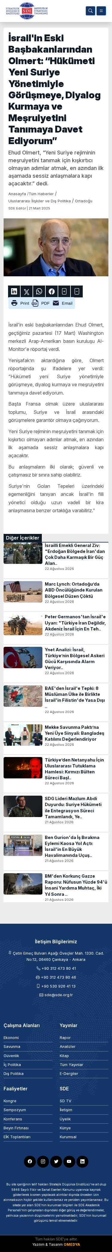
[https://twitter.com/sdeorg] (56, 1162)
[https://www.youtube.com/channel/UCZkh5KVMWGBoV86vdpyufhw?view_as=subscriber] (69, 1162)
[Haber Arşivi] (90, 10)
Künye (65, 1128)
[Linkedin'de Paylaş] (14, 291)
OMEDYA (72, 1244)
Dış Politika (14, 1073)
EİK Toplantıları (17, 1137)
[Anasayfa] (26, 11)
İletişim (66, 1110)
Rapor (65, 1037)
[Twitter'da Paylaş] (27, 291)
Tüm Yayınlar (71, 1064)
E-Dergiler (69, 1073)
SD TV (65, 1101)
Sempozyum (15, 1110)
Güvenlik (11, 1056)
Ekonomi (11, 1037)
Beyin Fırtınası (16, 1128)
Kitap (64, 1056)
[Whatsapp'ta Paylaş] (39, 291)
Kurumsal (68, 1137)
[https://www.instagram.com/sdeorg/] (43, 1162)
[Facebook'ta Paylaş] (52, 291)
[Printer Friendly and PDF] (41, 303)
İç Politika (12, 1064)
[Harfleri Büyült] (64, 291)
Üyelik (65, 1119)
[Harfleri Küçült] (77, 291)
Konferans (13, 1119)
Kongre (10, 1101)
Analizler (68, 1046)
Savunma (12, 1046)
